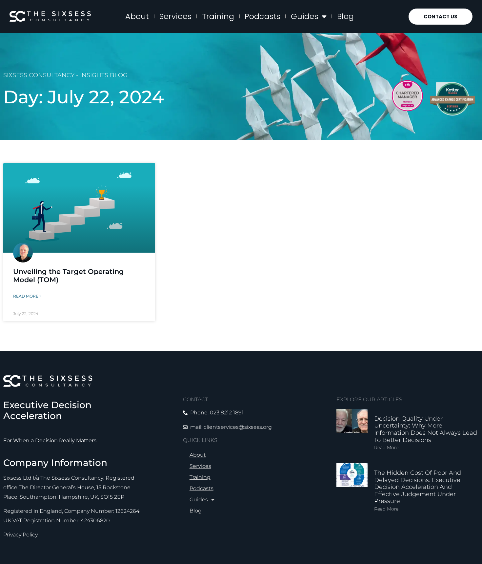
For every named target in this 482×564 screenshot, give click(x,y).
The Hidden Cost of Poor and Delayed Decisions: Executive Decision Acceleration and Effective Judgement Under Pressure (417, 487)
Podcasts (262, 16)
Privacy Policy (20, 535)
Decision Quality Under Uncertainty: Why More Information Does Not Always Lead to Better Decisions (425, 429)
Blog (345, 16)
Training (218, 16)
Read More (386, 447)
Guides (304, 16)
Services (175, 16)
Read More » (27, 296)
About (137, 16)
